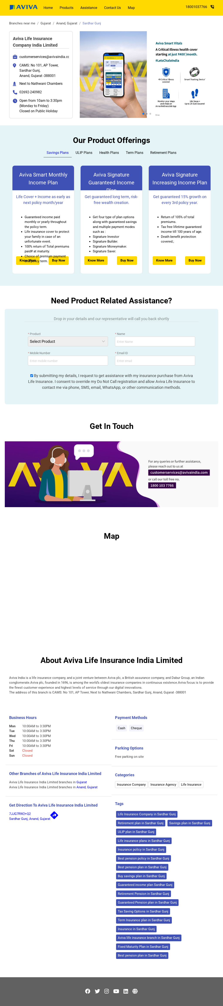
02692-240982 (30, 92)
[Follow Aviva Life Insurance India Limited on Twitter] (97, 992)
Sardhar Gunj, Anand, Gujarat (29, 819)
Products (66, 8)
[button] (143, 114)
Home (48, 8)
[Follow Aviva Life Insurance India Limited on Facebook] (87, 992)
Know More (96, 260)
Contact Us (112, 8)
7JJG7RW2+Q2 (20, 814)
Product (34, 334)
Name (120, 334)
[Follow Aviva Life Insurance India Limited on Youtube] (116, 992)
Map (131, 8)
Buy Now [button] (58, 260)
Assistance (88, 8)
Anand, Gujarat (67, 23)
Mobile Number (39, 353)
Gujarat (46, 23)
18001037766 (196, 7)
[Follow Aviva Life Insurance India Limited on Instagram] (107, 992)
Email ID (121, 353)
